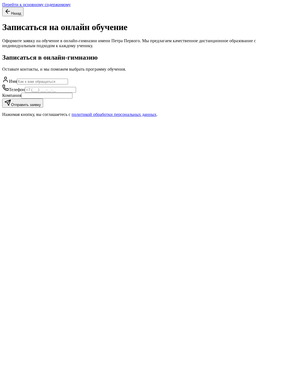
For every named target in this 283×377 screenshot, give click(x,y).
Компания (11, 95)
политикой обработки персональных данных (114, 114)
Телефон (17, 89)
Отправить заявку (26, 105)
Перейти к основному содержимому (36, 4)
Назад (16, 13)
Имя (13, 81)
